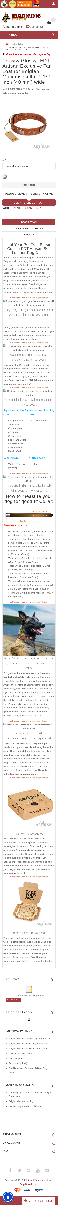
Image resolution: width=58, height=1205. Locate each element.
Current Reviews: (11, 207)
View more (13, 1000)
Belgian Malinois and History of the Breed (30, 1038)
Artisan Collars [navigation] (17, 44)
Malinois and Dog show (20, 1053)
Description (29, 222)
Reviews (29, 234)
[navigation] (29, 46)
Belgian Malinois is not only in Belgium (28, 1043)
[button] (52, 34)
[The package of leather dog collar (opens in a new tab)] (29, 804)
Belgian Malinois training (21, 1101)
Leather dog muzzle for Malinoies (26, 1106)
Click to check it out (29, 202)
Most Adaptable (16, 1058)
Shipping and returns (29, 228)
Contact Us (36, 26)
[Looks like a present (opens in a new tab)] (29, 904)
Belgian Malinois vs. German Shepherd (28, 1048)
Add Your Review (32, 207)
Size (4, 160)
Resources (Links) (18, 1063)
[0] (49, 24)
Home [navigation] (7, 44)
